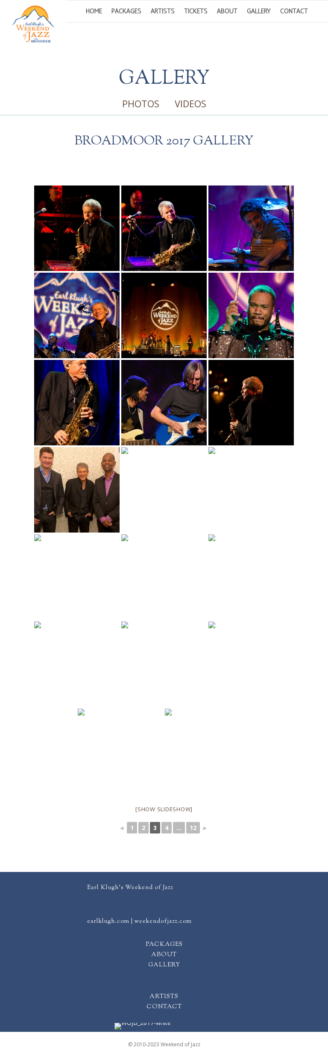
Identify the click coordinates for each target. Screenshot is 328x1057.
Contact (294, 11)
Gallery (259, 11)
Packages (126, 11)
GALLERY (164, 965)
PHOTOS (140, 103)
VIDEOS (190, 103)
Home (94, 11)
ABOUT (164, 955)
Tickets (196, 11)
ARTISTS (164, 996)
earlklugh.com (108, 921)
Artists (163, 11)
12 (193, 828)
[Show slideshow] (164, 809)
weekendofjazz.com (163, 921)
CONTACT (164, 1007)
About (227, 11)
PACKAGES (164, 944)
